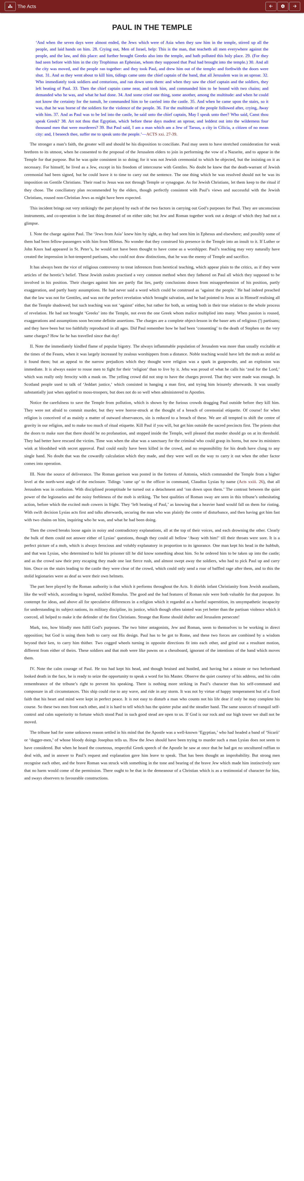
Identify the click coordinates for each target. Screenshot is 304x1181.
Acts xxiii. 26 (251, 481)
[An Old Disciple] (271, 6)
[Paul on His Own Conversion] (294, 6)
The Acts (27, 6)
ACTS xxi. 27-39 (161, 134)
